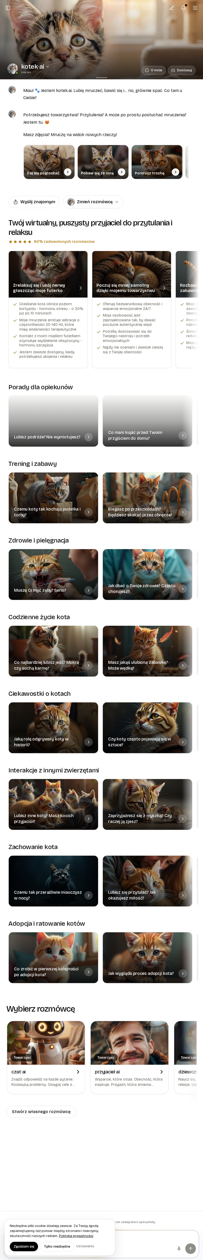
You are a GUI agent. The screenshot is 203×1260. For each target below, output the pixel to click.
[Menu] (195, 8)
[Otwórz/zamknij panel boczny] (8, 8)
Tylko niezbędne (57, 1246)
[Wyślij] (190, 1248)
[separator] (101, 77)
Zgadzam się (24, 1246)
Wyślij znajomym (37, 201)
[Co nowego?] (183, 8)
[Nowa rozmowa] (172, 8)
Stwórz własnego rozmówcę (41, 1111)
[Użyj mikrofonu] (179, 1248)
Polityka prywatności (76, 1236)
